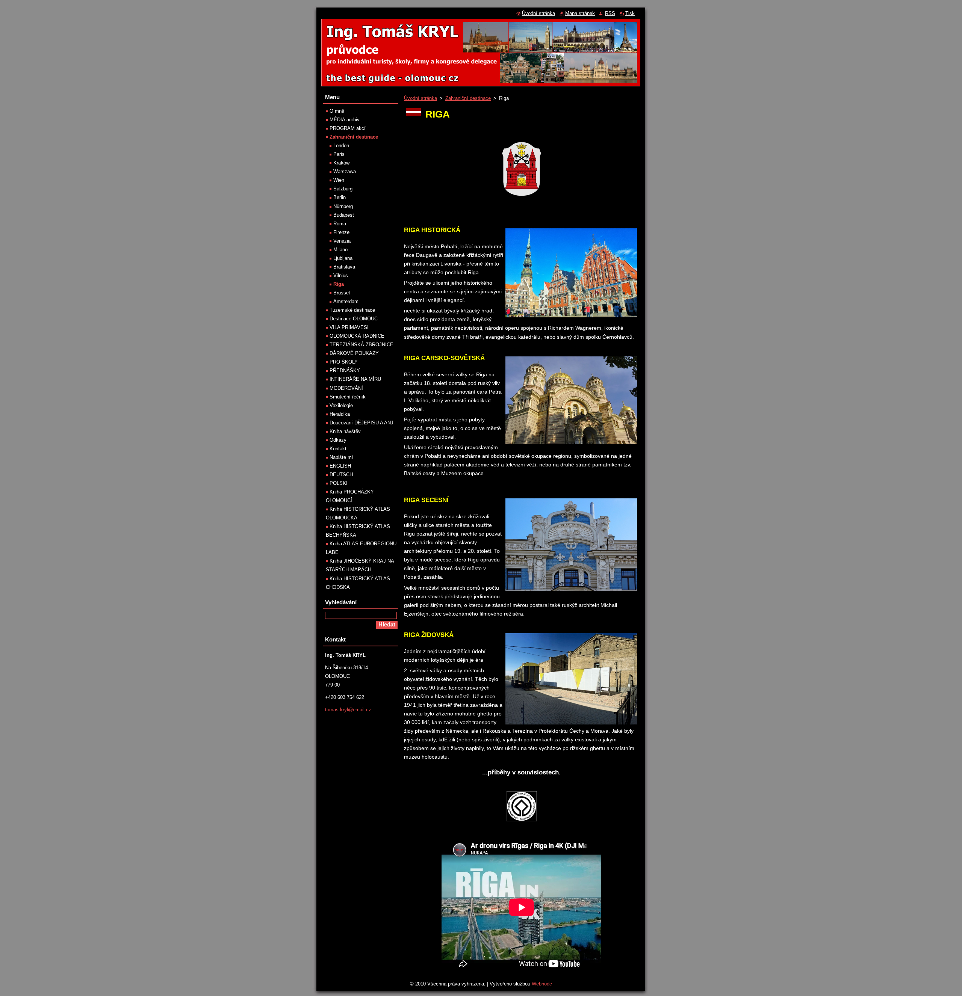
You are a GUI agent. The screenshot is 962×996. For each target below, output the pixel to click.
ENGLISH (340, 466)
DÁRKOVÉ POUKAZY (354, 353)
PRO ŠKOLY (344, 362)
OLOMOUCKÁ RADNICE (357, 336)
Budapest (343, 215)
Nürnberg (343, 206)
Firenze (341, 232)
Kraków (341, 163)
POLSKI (339, 483)
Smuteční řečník (348, 397)
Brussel (341, 293)
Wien (338, 180)
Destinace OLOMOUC (354, 318)
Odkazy (338, 440)
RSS (610, 13)
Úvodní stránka (420, 98)
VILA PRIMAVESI (349, 327)
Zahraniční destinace (468, 98)
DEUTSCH (341, 474)
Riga (338, 284)
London (341, 145)
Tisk (630, 13)
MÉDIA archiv (345, 119)
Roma (339, 223)
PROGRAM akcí (348, 128)
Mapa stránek (580, 13)
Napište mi (341, 457)
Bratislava (344, 267)
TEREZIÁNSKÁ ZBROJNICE (361, 344)
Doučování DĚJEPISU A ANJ (361, 423)
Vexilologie (341, 405)
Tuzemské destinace (352, 310)
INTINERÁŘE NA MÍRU (355, 379)
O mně (337, 111)
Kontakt (338, 448)
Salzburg (342, 189)
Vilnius (340, 275)
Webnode (542, 984)
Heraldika (340, 414)
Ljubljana (342, 258)
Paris (339, 154)
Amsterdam (345, 301)
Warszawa (344, 171)
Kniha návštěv (345, 431)
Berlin (339, 197)
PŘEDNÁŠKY (345, 370)
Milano (340, 249)
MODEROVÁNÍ (346, 388)
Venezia (342, 241)
